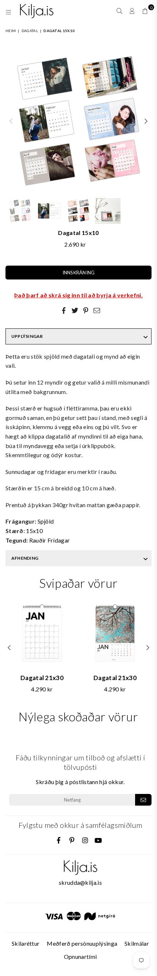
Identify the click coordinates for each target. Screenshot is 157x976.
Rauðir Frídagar (49, 540)
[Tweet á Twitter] (74, 310)
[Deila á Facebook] (63, 310)
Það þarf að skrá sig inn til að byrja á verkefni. (78, 295)
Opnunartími (80, 956)
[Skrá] (143, 800)
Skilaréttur (26, 943)
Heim (10, 30)
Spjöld (46, 521)
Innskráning (78, 272)
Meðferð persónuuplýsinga (82, 943)
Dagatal (30, 30)
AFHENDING (24, 558)
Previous (10, 121)
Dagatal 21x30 (42, 678)
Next (146, 121)
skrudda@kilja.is (80, 882)
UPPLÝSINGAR (27, 336)
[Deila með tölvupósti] (96, 310)
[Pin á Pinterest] (85, 310)
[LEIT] (119, 10)
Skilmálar (137, 943)
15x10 (34, 530)
